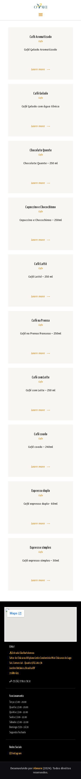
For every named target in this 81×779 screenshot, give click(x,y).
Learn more (38, 69)
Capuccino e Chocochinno (40, 207)
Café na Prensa (41, 320)
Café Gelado (40, 93)
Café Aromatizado (41, 37)
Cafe (40, 41)
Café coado (40, 434)
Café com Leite (40, 377)
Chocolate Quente (41, 150)
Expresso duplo (40, 491)
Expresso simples (40, 547)
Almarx (37, 768)
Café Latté (40, 264)
